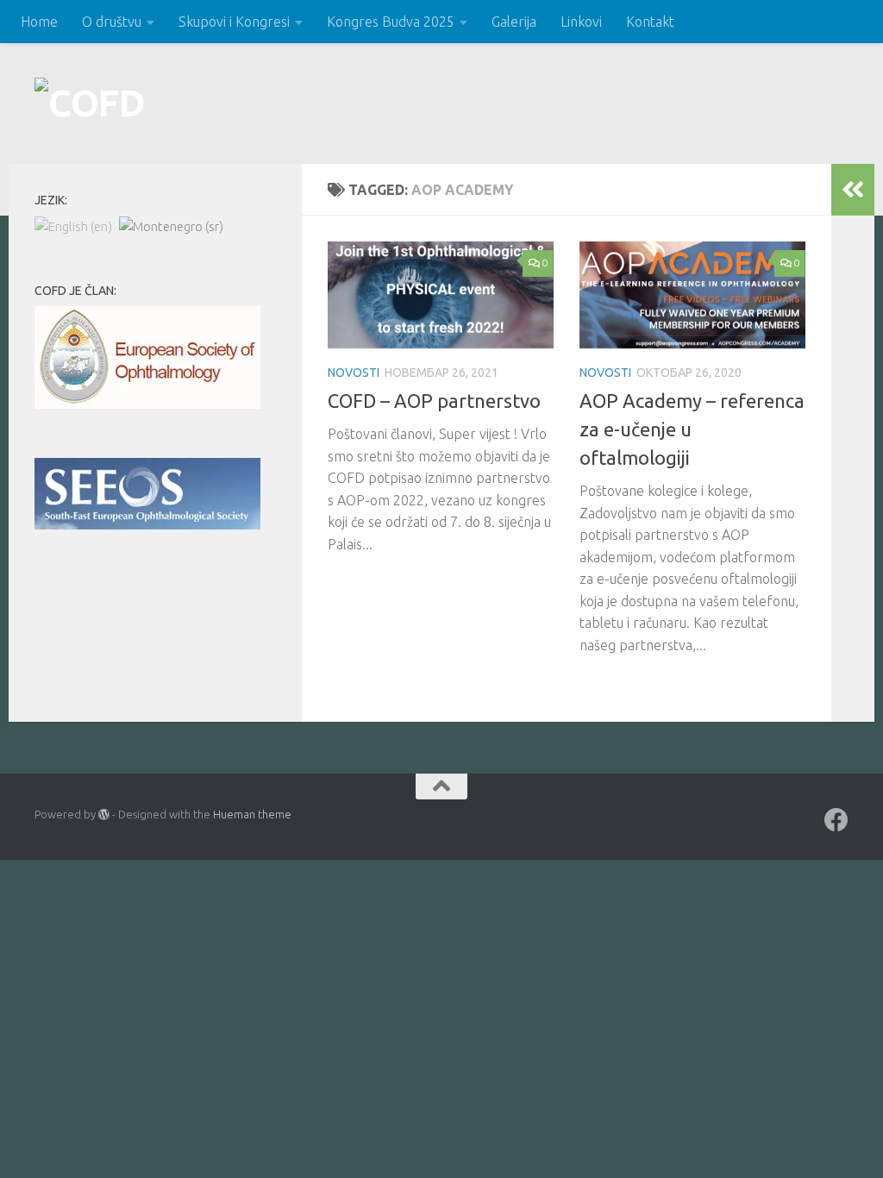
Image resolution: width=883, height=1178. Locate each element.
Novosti (353, 372)
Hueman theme (252, 814)
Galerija (514, 21)
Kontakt (650, 21)
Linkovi (581, 21)
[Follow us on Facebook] (836, 820)
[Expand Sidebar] (852, 190)
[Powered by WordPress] (104, 814)
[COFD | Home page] (89, 103)
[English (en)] (73, 225)
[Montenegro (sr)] (171, 225)
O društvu (111, 21)
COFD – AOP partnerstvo (434, 400)
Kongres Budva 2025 (390, 21)
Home (39, 21)
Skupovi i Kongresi (234, 21)
